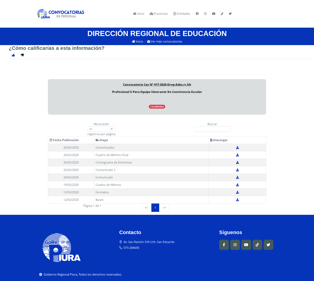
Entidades (183, 14)
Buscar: (213, 124)
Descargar (220, 140)
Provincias (160, 14)
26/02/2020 (71, 148)
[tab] (22, 55)
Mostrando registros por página (101, 129)
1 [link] (155, 208)
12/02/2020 (71, 192)
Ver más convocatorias (166, 41)
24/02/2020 (71, 177)
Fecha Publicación (65, 140)
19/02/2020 (71, 185)
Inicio (140, 14)
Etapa (103, 140)
